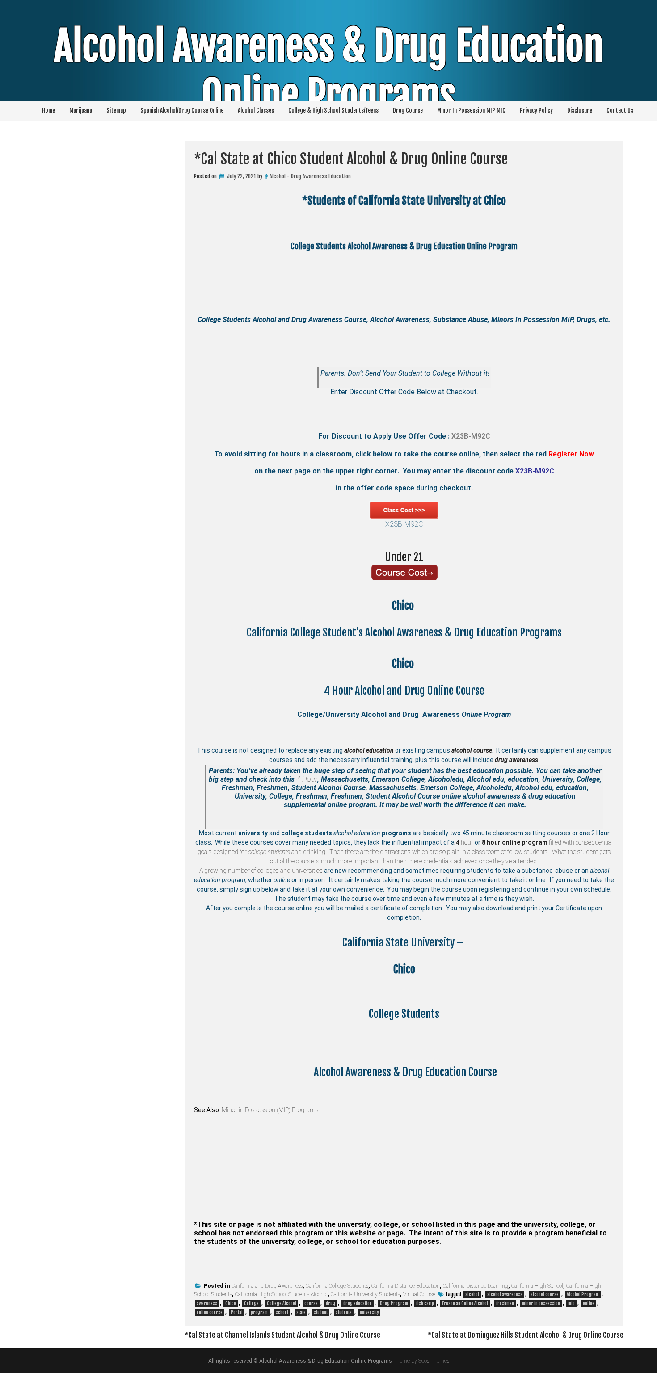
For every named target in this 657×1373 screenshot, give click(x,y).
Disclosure (579, 110)
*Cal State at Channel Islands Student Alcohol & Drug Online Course (282, 1335)
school (282, 1312)
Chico (230, 1303)
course (311, 1303)
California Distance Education (405, 1286)
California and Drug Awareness (267, 1286)
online (588, 1303)
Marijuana (80, 110)
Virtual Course (419, 1294)
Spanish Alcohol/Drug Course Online (181, 110)
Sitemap (116, 110)
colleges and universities (290, 870)
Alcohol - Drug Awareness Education (310, 176)
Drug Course (408, 110)
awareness (207, 1303)
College (251, 1303)
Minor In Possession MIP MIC (471, 110)
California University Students (365, 1294)
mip (571, 1303)
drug (330, 1303)
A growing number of (228, 870)
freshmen (505, 1303)
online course (210, 1312)
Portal (237, 1312)
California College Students (337, 1286)
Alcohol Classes (256, 110)
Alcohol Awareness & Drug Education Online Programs (328, 71)
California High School (537, 1286)
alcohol (472, 1294)
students (344, 1312)
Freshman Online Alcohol (465, 1303)
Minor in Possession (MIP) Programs (270, 1109)
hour (464, 842)
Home (48, 110)
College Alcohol (281, 1303)
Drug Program (394, 1303)
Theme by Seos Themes (421, 1361)
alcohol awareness (504, 1294)
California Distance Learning (475, 1286)
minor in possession (541, 1303)
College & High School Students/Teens (333, 110)
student (321, 1312)
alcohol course (545, 1294)
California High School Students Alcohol (281, 1294)
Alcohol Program (583, 1294)
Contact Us (619, 110)
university (369, 1312)
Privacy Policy (536, 110)
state (301, 1312)
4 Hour (306, 779)
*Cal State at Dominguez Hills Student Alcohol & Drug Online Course (525, 1335)
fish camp (425, 1303)
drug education (357, 1303)
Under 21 (404, 557)
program (259, 1312)
